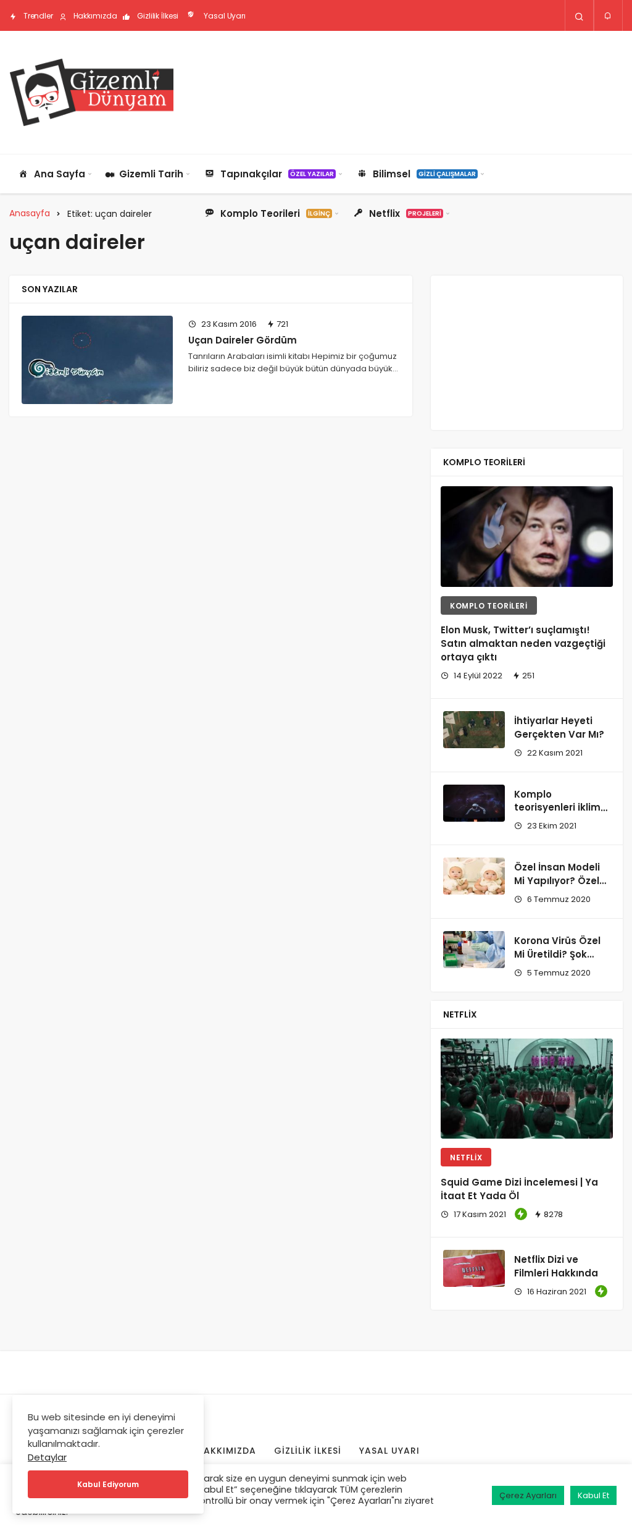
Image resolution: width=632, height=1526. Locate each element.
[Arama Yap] (579, 16)
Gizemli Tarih (151, 173)
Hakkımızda (94, 16)
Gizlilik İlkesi (156, 16)
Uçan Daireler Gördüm (242, 340)
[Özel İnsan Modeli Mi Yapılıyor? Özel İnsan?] (474, 876)
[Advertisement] (398, 91)
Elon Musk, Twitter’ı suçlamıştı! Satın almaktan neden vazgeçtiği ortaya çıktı (523, 644)
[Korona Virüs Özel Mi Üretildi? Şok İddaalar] (474, 949)
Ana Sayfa (59, 173)
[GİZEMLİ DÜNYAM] (91, 92)
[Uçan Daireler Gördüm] (97, 360)
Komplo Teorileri (275, 213)
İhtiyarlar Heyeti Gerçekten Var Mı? (559, 727)
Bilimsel (424, 173)
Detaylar (47, 1457)
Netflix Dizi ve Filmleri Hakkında (556, 1266)
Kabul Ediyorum (108, 1484)
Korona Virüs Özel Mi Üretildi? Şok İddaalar (557, 954)
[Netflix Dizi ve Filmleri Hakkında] (474, 1268)
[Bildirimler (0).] (608, 16)
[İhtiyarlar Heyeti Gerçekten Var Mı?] (474, 729)
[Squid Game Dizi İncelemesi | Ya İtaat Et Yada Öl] (527, 1089)
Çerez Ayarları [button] (528, 1495)
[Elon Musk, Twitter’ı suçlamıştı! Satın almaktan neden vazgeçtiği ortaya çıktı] (527, 536)
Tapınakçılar (277, 173)
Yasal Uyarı (224, 16)
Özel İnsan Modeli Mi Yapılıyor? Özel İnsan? (557, 881)
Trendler (37, 16)
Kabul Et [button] (593, 1495)
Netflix (405, 213)
